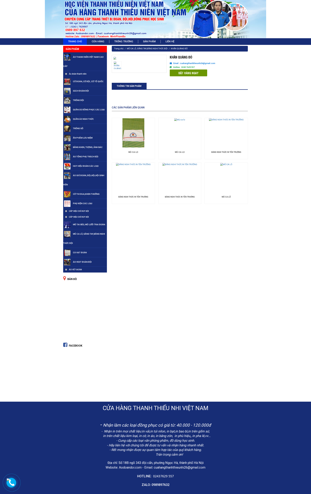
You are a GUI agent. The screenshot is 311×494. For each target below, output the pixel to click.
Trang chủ (118, 48)
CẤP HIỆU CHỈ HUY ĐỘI (79, 211)
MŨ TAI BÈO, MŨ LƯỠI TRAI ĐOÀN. (89, 224)
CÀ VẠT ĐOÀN (80, 252)
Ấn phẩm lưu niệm (82, 138)
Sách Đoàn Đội (81, 91)
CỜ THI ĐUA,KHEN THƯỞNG (86, 194)
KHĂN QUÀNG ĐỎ (179, 48)
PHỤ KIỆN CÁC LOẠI (82, 203)
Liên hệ (170, 41)
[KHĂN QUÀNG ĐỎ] (115, 58)
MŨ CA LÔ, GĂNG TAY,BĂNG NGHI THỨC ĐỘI (147, 48)
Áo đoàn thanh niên (77, 74)
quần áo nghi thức (83, 119)
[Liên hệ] (8, 479)
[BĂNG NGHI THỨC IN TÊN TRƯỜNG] (226, 119)
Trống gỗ (78, 128)
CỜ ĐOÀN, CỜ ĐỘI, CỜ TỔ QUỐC (88, 81)
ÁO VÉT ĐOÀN (75, 269)
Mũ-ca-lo (133, 152)
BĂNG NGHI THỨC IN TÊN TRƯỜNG (226, 152)
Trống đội (78, 100)
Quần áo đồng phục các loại (89, 109)
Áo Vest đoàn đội (82, 262)
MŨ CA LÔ (226, 197)
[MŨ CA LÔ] (226, 164)
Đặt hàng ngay (188, 73)
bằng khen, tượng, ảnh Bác (88, 147)
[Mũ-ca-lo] (133, 132)
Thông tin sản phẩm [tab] (129, 86)
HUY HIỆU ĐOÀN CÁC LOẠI (86, 166)
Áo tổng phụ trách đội (85, 156)
